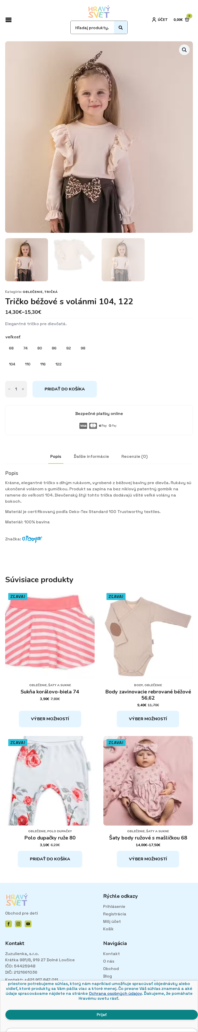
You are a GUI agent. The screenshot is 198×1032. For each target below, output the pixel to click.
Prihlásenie (114, 906)
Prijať (102, 1014)
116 (43, 364)
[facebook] (8, 924)
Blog (107, 976)
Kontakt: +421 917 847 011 (31, 979)
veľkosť (12, 337)
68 (11, 348)
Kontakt (111, 953)
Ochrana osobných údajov (115, 993)
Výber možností (50, 719)
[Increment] (23, 389)
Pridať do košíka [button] (50, 859)
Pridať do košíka (65, 389)
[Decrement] (9, 389)
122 (58, 364)
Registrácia (114, 914)
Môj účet (112, 921)
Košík (108, 929)
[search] (120, 27)
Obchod (111, 968)
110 (27, 364)
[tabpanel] (99, 509)
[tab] (55, 456)
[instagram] (18, 924)
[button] (184, 49)
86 (54, 348)
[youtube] (28, 924)
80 (39, 348)
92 (68, 348)
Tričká (51, 292)
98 (83, 348)
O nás (108, 961)
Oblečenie (33, 292)
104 (12, 364)
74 (25, 348)
